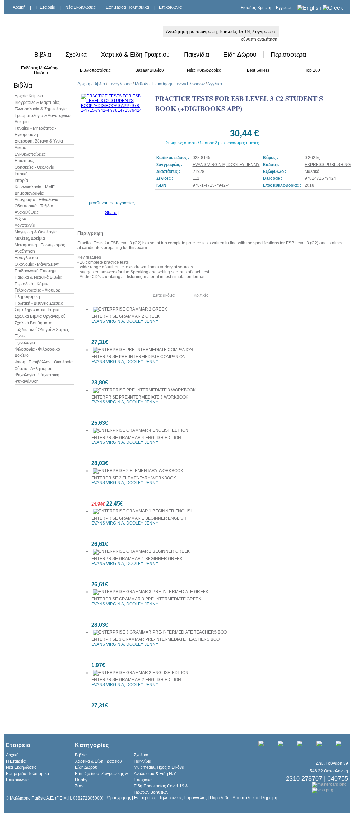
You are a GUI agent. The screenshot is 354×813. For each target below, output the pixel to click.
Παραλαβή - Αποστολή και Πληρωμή (243, 797)
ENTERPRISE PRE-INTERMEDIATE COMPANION (138, 356)
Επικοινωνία (170, 7)
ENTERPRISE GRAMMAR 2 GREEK (125, 316)
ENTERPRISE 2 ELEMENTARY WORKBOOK (133, 478)
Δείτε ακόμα (164, 295)
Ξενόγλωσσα (26, 257)
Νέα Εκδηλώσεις (80, 7)
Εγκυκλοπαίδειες (30, 154)
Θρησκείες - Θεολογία (34, 167)
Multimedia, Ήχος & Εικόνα (159, 767)
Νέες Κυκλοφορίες (204, 70)
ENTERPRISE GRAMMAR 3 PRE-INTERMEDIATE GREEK (146, 599)
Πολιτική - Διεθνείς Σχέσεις (39, 303)
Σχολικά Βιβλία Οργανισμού (40, 316)
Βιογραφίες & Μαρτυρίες (37, 102)
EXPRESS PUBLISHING (328, 164)
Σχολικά (76, 54)
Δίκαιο (20, 147)
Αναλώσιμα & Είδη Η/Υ (155, 773)
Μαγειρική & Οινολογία (36, 231)
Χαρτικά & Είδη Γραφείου (135, 54)
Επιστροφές (145, 797)
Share (111, 212)
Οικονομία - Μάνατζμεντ (37, 264)
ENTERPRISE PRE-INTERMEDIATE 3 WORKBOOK (139, 397)
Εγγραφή (284, 7)
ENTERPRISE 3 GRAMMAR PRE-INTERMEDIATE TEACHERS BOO (155, 639)
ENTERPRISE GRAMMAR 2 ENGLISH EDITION (136, 679)
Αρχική (19, 7)
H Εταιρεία (45, 7)
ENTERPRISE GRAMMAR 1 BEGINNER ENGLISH (138, 518)
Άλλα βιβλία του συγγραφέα (108, 295)
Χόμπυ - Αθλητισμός (33, 368)
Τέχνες (20, 336)
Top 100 (312, 70)
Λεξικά (20, 218)
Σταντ (80, 786)
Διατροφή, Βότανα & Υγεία (39, 141)
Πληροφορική (27, 296)
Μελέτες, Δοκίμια (30, 238)
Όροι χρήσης (119, 797)
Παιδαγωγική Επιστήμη (36, 270)
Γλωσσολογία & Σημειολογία (41, 109)
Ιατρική (21, 174)
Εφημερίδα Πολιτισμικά (127, 7)
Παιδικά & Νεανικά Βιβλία (38, 277)
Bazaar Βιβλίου (149, 70)
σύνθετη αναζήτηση (259, 39)
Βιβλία (42, 54)
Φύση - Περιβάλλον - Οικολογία (44, 362)
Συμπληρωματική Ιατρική (38, 309)
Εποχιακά (143, 779)
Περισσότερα (288, 54)
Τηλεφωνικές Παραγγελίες (183, 797)
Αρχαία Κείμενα (29, 96)
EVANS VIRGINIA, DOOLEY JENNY (226, 164)
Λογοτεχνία (25, 225)
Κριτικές (201, 295)
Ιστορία (21, 180)
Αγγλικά (214, 83)
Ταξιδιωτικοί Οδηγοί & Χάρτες (42, 329)
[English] (309, 8)
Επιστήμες (24, 160)
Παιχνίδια (196, 54)
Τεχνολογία (25, 342)
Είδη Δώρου (240, 54)
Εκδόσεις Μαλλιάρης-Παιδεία (41, 70)
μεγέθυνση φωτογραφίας (112, 202)
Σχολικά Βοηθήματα (33, 323)
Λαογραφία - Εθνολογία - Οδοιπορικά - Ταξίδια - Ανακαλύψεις (38, 206)
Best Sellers (258, 70)
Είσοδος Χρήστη (256, 7)
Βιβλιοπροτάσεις (95, 70)
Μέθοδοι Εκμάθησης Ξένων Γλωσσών (170, 83)
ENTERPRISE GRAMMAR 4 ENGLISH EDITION (136, 437)
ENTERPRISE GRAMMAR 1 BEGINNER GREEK (137, 558)
